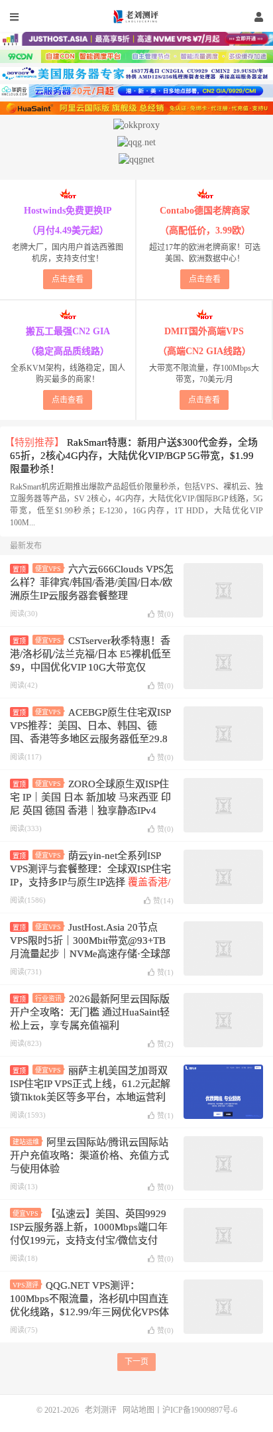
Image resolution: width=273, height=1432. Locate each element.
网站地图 (138, 1410)
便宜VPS (48, 568)
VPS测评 (25, 1285)
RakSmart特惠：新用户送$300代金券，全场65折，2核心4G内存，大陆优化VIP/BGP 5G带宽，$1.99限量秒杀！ (134, 455)
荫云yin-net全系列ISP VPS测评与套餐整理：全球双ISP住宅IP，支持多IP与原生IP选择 (90, 882)
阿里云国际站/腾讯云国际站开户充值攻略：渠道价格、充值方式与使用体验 (89, 1155)
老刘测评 (136, 16)
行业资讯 (48, 998)
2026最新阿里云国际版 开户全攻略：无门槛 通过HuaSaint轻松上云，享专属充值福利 (90, 1012)
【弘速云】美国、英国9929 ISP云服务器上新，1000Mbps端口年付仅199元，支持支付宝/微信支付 (89, 1227)
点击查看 (67, 279)
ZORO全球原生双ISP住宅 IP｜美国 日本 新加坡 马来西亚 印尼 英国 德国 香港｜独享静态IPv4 (90, 797)
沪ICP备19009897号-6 (199, 1410)
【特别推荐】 (34, 442)
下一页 (136, 1361)
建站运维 (26, 1141)
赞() (165, 614)
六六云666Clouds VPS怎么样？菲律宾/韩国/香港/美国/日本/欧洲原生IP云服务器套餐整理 (92, 582)
